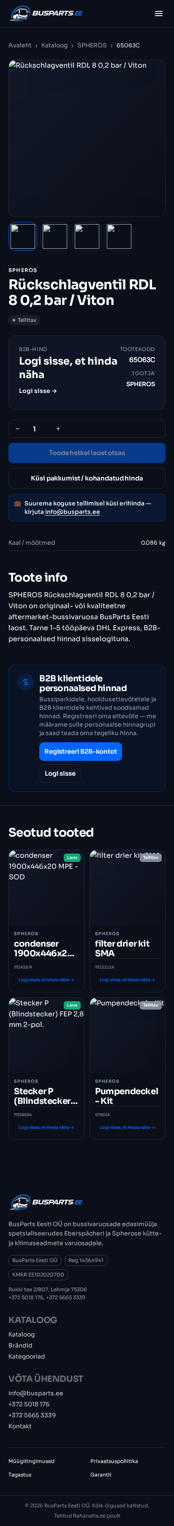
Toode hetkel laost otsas (87, 453)
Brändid (20, 1345)
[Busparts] (45, 13)
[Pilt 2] (55, 236)
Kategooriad (26, 1356)
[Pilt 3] (87, 236)
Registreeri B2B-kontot (80, 751)
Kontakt (20, 1426)
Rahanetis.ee (89, 1515)
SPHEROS (92, 45)
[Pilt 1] (22, 236)
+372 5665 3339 (65, 1297)
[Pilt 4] (119, 236)
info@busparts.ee (72, 512)
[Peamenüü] (158, 13)
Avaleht (20, 45)
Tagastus (19, 1474)
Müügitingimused (31, 1461)
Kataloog (54, 45)
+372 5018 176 (26, 1297)
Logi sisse (60, 773)
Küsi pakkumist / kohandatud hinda (87, 478)
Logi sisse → (38, 391)
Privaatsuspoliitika (114, 1461)
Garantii (100, 1474)
